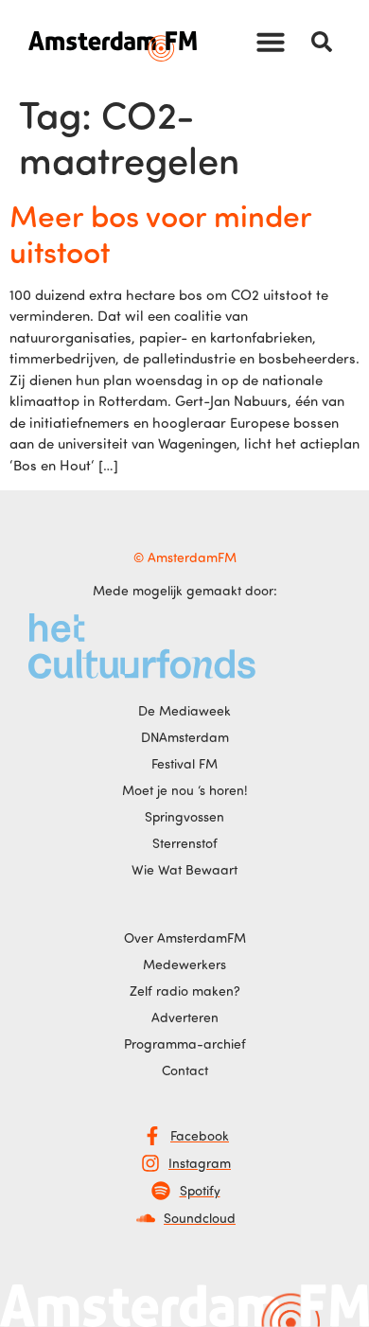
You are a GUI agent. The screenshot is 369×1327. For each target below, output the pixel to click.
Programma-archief (185, 1043)
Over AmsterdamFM (185, 937)
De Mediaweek (184, 710)
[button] (270, 41)
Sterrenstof (185, 843)
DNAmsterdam (185, 737)
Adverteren (185, 1017)
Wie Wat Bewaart (184, 869)
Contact (185, 1070)
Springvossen (184, 816)
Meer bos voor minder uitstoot (160, 233)
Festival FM (184, 763)
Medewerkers (184, 964)
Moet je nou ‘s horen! (185, 790)
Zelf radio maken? (185, 990)
